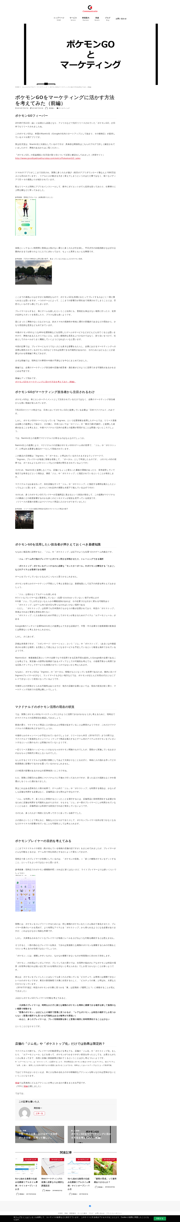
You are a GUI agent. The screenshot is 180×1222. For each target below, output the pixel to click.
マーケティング (64, 108)
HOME (60, 1213)
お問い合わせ (100, 1213)
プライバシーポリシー (114, 1213)
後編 (17, 1082)
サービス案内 (82, 1213)
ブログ (91, 1213)
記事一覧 (39, 1113)
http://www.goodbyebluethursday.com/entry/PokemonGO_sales (48, 158)
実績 (66, 1213)
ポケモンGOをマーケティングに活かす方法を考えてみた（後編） (45, 381)
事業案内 (72, 1213)
